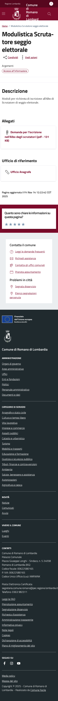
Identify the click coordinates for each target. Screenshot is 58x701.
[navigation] (3, 14)
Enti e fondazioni (11, 379)
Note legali (8, 630)
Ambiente (7, 469)
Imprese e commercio (13, 428)
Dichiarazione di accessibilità (17, 640)
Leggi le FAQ (8, 599)
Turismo (6, 443)
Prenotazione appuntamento (17, 604)
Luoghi (5, 531)
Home (5, 26)
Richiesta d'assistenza (13, 614)
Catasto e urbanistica (13, 438)
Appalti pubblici (10, 433)
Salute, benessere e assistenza (18, 474)
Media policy (8, 676)
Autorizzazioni (9, 480)
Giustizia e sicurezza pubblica (17, 459)
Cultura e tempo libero (14, 418)
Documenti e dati (11, 395)
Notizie (5, 503)
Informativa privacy (12, 625)
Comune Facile (38, 690)
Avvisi (5, 513)
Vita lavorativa (9, 423)
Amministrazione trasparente (17, 620)
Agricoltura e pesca (12, 485)
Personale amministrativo (15, 389)
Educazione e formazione (15, 454)
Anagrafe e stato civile (14, 412)
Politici (5, 384)
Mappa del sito (10, 681)
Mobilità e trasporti (12, 449)
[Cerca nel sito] (49, 14)
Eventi (5, 536)
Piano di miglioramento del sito (18, 645)
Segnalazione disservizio (15, 609)
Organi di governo (11, 364)
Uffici (4, 374)
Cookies (6, 635)
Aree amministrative (13, 369)
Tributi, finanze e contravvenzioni (19, 464)
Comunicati (8, 508)
